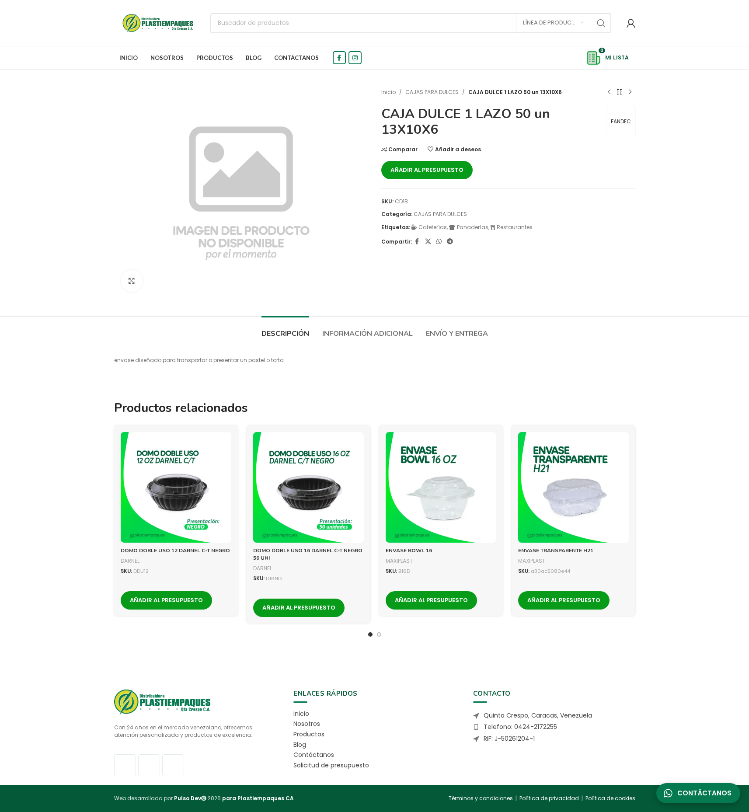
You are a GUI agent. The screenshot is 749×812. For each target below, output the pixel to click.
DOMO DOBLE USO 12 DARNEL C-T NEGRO (175, 550)
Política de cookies (610, 798)
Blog (299, 744)
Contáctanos (313, 754)
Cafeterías (432, 227)
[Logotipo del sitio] (158, 22)
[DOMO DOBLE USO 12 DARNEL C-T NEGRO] (176, 487)
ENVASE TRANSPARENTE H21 (555, 550)
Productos (308, 734)
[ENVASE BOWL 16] (441, 487)
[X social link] (428, 241)
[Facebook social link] (339, 57)
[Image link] (162, 701)
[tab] (285, 329)
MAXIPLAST (399, 561)
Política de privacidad (549, 798)
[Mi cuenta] (631, 23)
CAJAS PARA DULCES (432, 92)
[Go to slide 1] (370, 634)
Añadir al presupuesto (426, 170)
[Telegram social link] (450, 241)
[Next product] (630, 92)
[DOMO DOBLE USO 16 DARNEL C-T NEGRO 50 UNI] (308, 487)
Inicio (388, 92)
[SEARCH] (601, 23)
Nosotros (306, 723)
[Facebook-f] (125, 765)
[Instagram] (149, 765)
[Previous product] (609, 92)
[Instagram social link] (355, 57)
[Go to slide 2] (379, 634)
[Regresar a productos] (619, 92)
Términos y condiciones (481, 798)
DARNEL (130, 561)
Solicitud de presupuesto (331, 765)
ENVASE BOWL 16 (409, 550)
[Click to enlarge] (132, 281)
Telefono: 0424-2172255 (520, 726)
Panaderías (472, 227)
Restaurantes (515, 227)
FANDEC (621, 121)
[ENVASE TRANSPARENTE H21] (573, 487)
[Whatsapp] (173, 765)
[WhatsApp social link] (439, 241)
